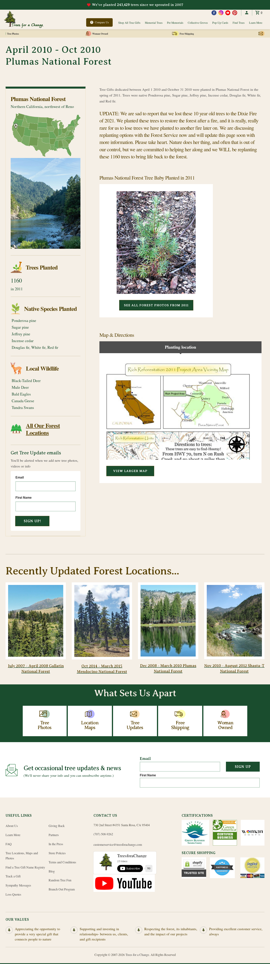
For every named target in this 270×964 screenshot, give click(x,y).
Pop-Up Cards (220, 23)
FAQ (9, 844)
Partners (54, 835)
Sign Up (243, 767)
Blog (52, 871)
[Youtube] (227, 12)
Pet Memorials (175, 23)
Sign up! (32, 521)
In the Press (56, 844)
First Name (23, 497)
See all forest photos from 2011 (156, 305)
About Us (12, 826)
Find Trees (239, 23)
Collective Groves (198, 23)
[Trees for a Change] (23, 19)
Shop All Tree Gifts (129, 23)
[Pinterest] (234, 12)
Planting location (180, 347)
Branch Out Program (62, 889)
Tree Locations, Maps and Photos (22, 855)
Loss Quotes (13, 894)
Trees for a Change (137, 955)
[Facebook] (213, 12)
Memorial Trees (153, 23)
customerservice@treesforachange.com (117, 844)
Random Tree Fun (60, 880)
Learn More (255, 23)
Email (19, 477)
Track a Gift (13, 876)
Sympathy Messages (18, 885)
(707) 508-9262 (103, 834)
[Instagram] (220, 12)
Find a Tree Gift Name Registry (25, 867)
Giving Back (57, 826)
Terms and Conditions (62, 862)
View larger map (130, 471)
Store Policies (57, 853)
